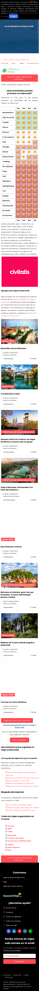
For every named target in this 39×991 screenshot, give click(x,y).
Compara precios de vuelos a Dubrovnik (23, 778)
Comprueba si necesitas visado (19, 805)
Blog (5, 882)
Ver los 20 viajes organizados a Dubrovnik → (19, 78)
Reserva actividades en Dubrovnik (20, 783)
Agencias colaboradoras (13, 886)
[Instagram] (8, 931)
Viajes (13, 63)
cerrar (32, 1)
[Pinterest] (19, 931)
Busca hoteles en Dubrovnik (18, 781)
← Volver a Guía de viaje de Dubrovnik (15, 59)
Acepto (13, 16)
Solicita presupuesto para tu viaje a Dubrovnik (19, 726)
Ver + (3, 854)
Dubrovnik (4, 63)
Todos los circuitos (13, 921)
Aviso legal (9, 977)
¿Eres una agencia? (13, 917)
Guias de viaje (11, 925)
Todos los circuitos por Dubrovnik (17, 720)
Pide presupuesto (19, 740)
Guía (22, 63)
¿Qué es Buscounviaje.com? (14, 877)
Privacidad (7, 975)
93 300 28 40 (11, 908)
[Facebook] (25, 931)
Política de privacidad (11, 951)
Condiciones (17, 975)
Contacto (9, 912)
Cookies (26, 975)
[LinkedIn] (14, 931)
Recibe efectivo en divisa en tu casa (21, 810)
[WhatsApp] (30, 931)
